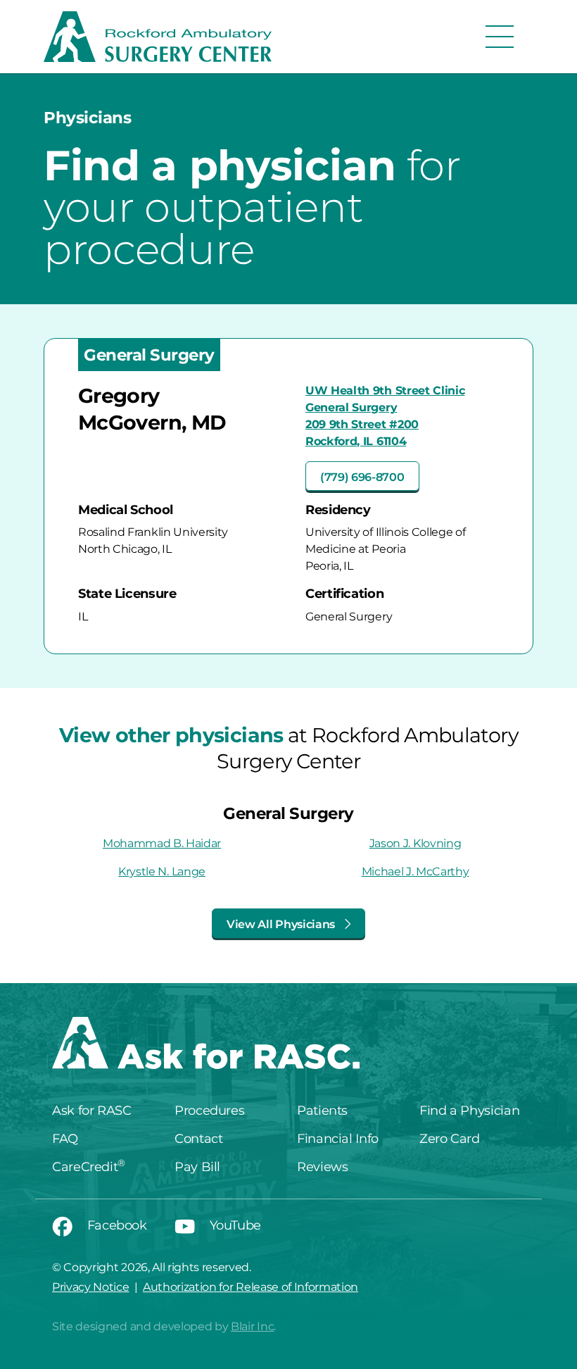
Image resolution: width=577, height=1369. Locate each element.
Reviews (322, 1167)
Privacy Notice (90, 1287)
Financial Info (338, 1138)
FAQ (65, 1138)
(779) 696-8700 (362, 477)
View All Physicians (282, 924)
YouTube (233, 1225)
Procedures (209, 1110)
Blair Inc (252, 1326)
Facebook (115, 1225)
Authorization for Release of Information (250, 1287)
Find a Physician (469, 1110)
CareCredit (88, 1167)
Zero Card (449, 1138)
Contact (198, 1138)
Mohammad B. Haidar (162, 843)
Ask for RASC (92, 1110)
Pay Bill (197, 1167)
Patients (322, 1110)
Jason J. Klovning (415, 843)
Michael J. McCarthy (415, 871)
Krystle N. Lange (161, 871)
